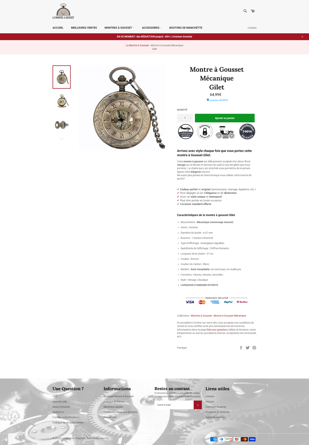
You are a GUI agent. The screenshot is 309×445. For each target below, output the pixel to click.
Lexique (209, 396)
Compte (252, 27)
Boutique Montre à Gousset (119, 396)
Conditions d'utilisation (65, 417)
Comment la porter (215, 406)
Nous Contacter (61, 406)
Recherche (58, 412)
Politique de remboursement (68, 422)
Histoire (209, 401)
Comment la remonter (217, 412)
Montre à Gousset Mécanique (230, 315)
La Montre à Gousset (137, 45)
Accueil (58, 27)
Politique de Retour (114, 401)
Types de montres (215, 417)
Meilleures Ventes (84, 27)
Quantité (182, 110)
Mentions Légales (113, 406)
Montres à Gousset (119, 27)
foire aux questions (217, 329)
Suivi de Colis (60, 401)
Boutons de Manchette (185, 27)
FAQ (55, 396)
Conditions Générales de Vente (120, 412)
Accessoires (151, 27)
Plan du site (110, 417)
